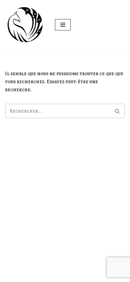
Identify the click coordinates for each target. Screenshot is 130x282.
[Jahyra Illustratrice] (25, 25)
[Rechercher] (117, 111)
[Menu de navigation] (63, 24)
